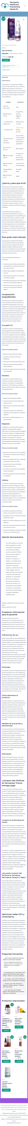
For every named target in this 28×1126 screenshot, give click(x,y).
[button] (23, 19)
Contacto (16, 1107)
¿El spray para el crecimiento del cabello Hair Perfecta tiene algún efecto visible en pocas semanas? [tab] (14, 974)
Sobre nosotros (23, 1107)
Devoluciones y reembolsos (16, 1109)
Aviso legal (10, 1107)
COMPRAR (5, 60)
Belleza (7, 45)
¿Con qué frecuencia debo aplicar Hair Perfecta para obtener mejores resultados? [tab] (13, 991)
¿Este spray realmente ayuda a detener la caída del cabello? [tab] (13, 958)
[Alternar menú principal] (25, 5)
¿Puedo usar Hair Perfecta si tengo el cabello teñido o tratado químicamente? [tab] (13, 985)
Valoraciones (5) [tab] (6, 80)
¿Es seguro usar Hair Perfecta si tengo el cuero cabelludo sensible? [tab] (14, 979)
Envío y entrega (5, 1109)
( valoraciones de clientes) (16, 53)
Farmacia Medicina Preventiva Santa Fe (15, 5)
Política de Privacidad (6, 1105)
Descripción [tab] (5, 77)
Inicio (3, 45)
